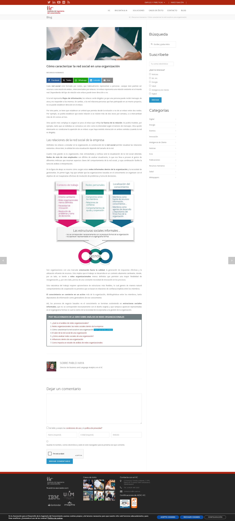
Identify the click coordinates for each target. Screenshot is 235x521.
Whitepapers (154, 177)
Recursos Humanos (139, 17)
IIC (109, 10)
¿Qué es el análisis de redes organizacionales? (70, 323)
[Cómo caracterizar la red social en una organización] (94, 43)
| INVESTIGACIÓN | (177, 2)
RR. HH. (155, 78)
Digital (154, 94)
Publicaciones (154, 160)
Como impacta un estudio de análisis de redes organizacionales (77, 342)
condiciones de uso (73, 428)
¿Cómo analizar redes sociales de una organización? (73, 336)
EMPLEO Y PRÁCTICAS (154, 2)
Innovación (153, 136)
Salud (154, 86)
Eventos (152, 131)
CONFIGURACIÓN (215, 517)
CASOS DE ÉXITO (156, 10)
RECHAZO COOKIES (192, 517)
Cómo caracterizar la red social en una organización (83, 66)
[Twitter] (49, 2)
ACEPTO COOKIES (168, 517)
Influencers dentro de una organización (67, 339)
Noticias (155, 74)
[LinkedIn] (53, 2)
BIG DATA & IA (121, 10)
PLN (151, 154)
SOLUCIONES (138, 10)
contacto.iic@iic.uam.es (132, 491)
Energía (155, 82)
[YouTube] (58, 2)
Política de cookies (55, 518)
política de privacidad (93, 428)
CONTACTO (172, 10)
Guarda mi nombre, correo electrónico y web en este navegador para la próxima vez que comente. (86, 445)
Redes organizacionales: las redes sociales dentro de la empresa (77, 326)
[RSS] (68, 2)
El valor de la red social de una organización (69, 333)
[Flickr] (63, 2)
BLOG (183, 10)
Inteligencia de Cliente (160, 90)
